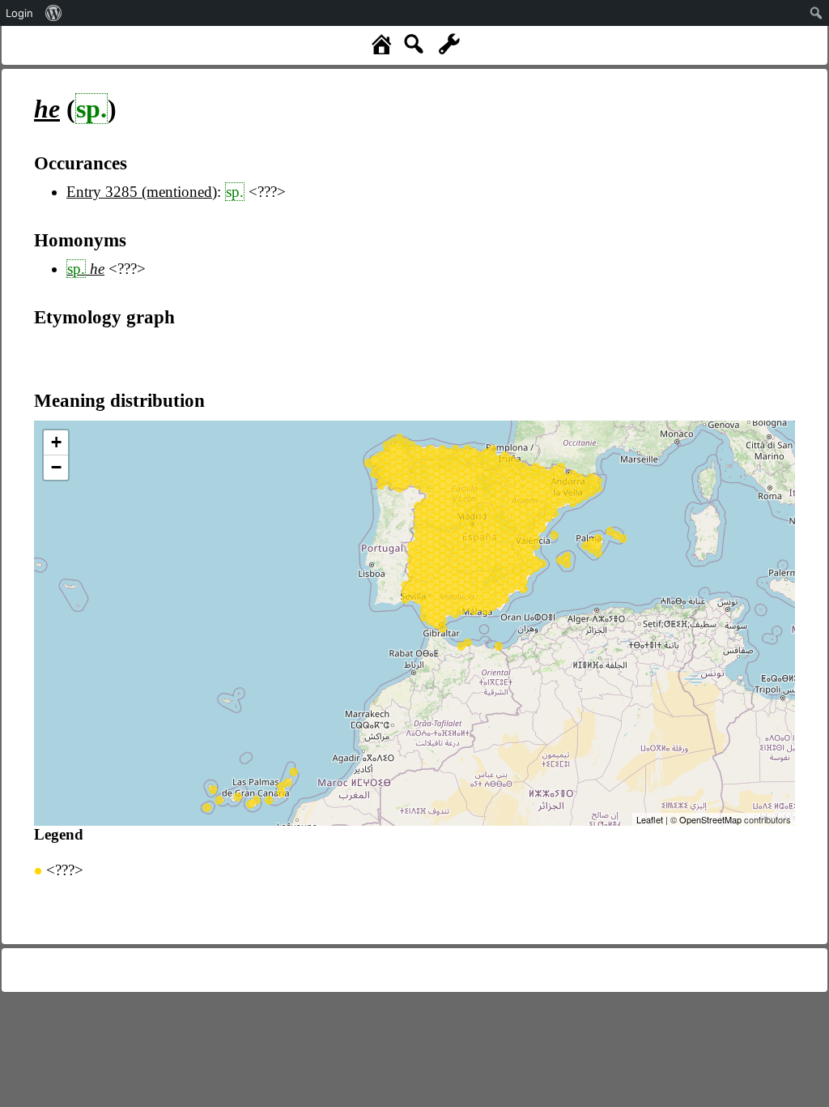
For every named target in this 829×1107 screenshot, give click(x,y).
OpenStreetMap (710, 819)
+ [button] (56, 442)
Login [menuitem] (19, 12)
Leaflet (649, 819)
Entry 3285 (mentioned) (141, 191)
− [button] (56, 467)
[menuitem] (54, 13)
